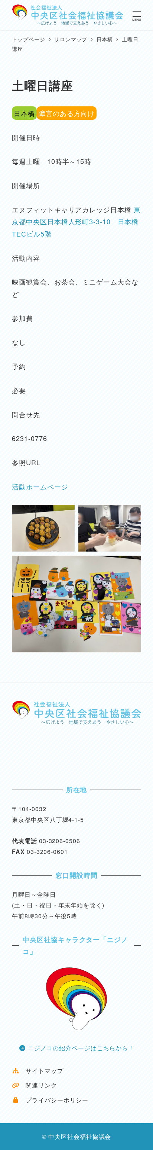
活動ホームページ (40, 486)
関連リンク (38, 1085)
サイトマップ (41, 1070)
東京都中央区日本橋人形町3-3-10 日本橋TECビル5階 (76, 221)
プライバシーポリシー (53, 1100)
